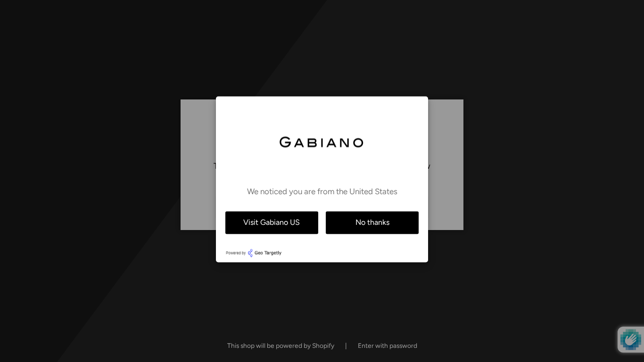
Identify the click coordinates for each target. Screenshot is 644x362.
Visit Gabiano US (271, 222)
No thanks (372, 222)
